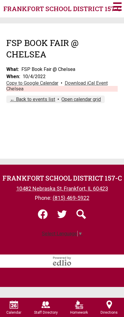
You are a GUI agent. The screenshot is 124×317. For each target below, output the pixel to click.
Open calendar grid (81, 99)
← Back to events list (32, 99)
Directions (109, 312)
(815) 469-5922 (71, 198)
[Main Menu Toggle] (117, 6)
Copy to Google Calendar (32, 83)
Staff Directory (46, 312)
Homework (79, 312)
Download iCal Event (86, 83)
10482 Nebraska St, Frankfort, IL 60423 (62, 188)
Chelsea (14, 89)
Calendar (13, 312)
